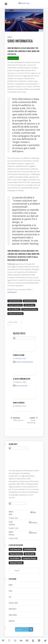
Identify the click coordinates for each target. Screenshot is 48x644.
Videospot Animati (15, 314)
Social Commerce (15, 305)
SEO (10, 596)
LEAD (10, 590)
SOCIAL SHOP (13, 602)
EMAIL (11, 584)
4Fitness (11, 534)
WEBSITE (12, 621)
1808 (10, 514)
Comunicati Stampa (30, 309)
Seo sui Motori (14, 309)
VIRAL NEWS (13, 615)
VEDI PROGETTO (13, 58)
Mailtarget (11, 264)
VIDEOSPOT (13, 608)
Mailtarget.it (12, 292)
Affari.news (21, 260)
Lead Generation (15, 301)
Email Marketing (30, 301)
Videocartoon (18, 420)
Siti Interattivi (29, 305)
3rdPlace (12, 524)
